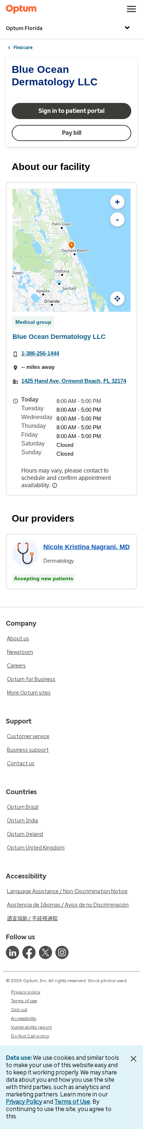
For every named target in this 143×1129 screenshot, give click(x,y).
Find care (23, 47)
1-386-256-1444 (40, 353)
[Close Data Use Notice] (133, 1058)
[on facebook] (29, 952)
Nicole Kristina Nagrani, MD (86, 547)
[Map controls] (117, 298)
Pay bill (71, 132)
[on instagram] (62, 952)
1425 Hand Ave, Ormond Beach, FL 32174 (73, 381)
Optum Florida (24, 28)
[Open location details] (71, 246)
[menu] (131, 9)
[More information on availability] (55, 485)
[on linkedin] (12, 952)
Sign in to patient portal (71, 110)
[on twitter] (45, 952)
